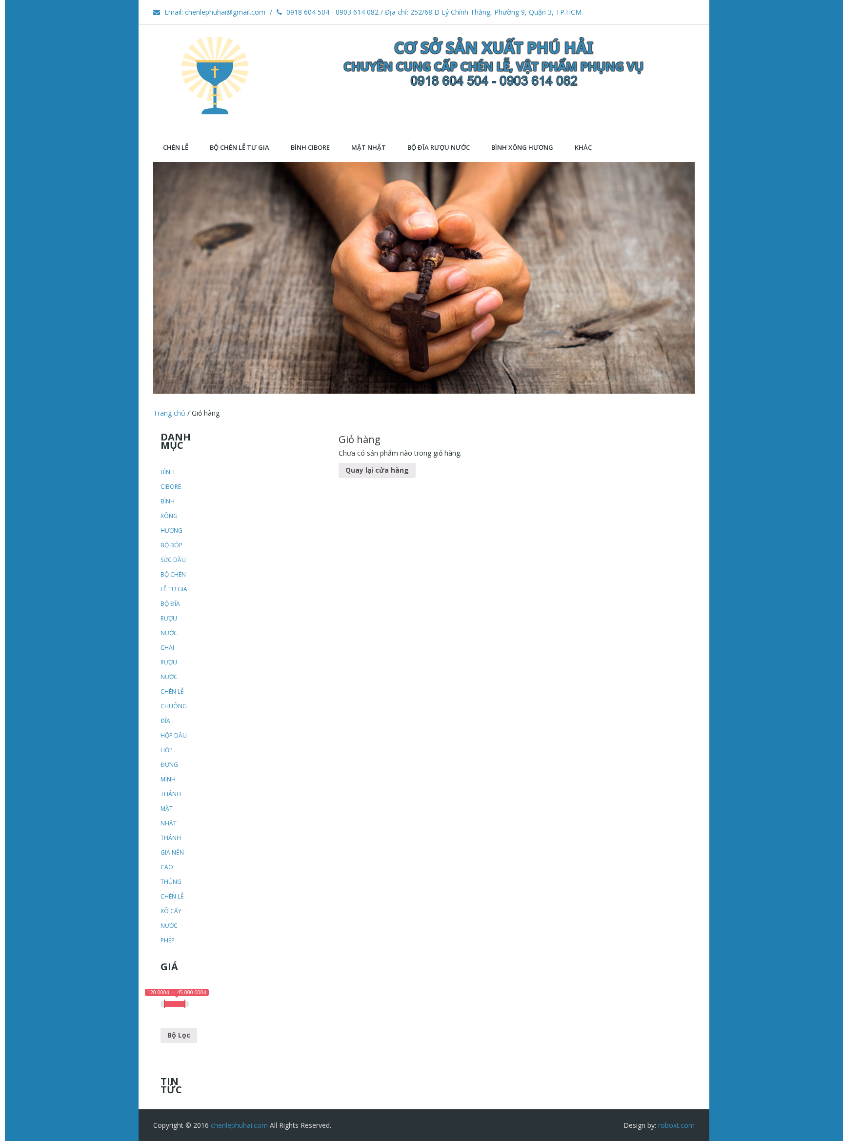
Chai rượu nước (169, 662)
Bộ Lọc (178, 1035)
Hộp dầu (174, 735)
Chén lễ (172, 691)
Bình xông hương (171, 516)
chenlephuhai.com (239, 1125)
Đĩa (165, 721)
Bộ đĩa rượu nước (170, 618)
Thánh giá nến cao (172, 852)
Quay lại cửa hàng (377, 470)
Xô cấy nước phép (171, 925)
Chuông (174, 706)
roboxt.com (676, 1125)
